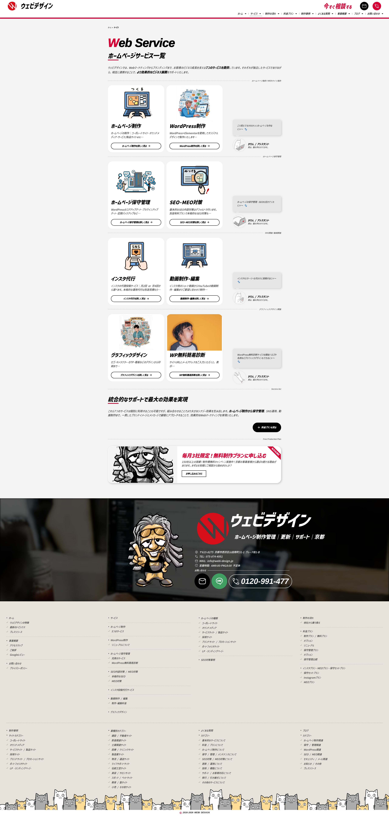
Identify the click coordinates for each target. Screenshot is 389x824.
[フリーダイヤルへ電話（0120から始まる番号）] (377, 6)
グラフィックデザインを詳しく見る (134, 375)
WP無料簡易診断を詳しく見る (192, 375)
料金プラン (288, 13)
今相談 (337, 6)
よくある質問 (324, 13)
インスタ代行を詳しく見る (134, 298)
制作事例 (305, 13)
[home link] (12, 6)
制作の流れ (270, 13)
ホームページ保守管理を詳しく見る (134, 222)
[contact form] (364, 6)
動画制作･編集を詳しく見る (192, 298)
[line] (219, 581)
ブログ (357, 13)
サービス (253, 13)
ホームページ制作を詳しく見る (134, 146)
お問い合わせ (373, 13)
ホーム (240, 13)
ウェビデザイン (37, 5)
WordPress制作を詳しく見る (192, 146)
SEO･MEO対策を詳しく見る (193, 222)
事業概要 (341, 13)
